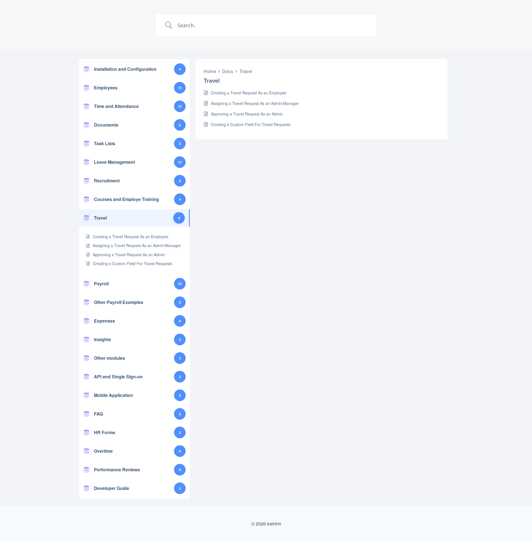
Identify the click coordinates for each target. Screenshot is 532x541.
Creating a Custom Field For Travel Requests (132, 263)
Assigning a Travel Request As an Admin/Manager (137, 245)
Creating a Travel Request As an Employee (130, 236)
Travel (245, 71)
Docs (227, 71)
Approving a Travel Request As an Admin (129, 254)
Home (210, 71)
